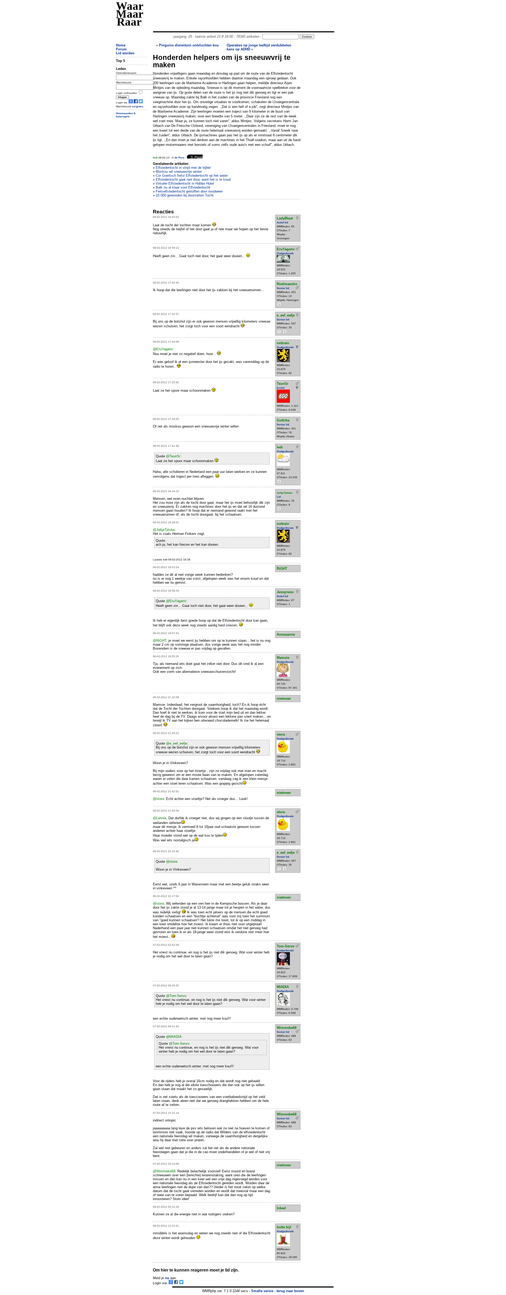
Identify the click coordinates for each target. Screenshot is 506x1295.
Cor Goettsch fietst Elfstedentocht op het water (192, 176)
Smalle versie (262, 1291)
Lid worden (125, 53)
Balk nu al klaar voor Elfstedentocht (183, 187)
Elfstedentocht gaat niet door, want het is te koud (193, 179)
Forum (121, 49)
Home (120, 45)
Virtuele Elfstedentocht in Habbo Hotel (185, 183)
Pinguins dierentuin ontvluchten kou (189, 45)
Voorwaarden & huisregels (125, 115)
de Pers (179, 157)
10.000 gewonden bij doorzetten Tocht (184, 195)
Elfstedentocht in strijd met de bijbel (183, 168)
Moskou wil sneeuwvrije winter (179, 172)
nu (167, 1278)
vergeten (137, 106)
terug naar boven (290, 1291)
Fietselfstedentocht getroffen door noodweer (189, 191)
